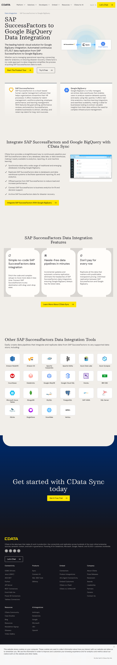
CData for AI (78, 5)
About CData (92, 571)
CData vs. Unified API (67, 589)
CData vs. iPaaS (66, 585)
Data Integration (11, 13)
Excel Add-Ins (10, 592)
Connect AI (36, 574)
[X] (10, 550)
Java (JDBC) (9, 574)
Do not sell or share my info (103, 658)
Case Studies (10, 616)
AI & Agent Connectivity (69, 578)
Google (34, 619)
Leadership (91, 585)
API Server (8, 585)
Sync (34, 571)
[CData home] (8, 4)
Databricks (36, 616)
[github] (14, 550)
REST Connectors (11, 589)
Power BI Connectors (12, 596)
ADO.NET (8, 578)
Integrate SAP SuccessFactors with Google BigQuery (29, 203)
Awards (90, 581)
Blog (6, 619)
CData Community (12, 612)
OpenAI (35, 630)
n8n (33, 627)
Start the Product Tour (16, 70)
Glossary (8, 630)
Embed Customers (67, 581)
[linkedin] (6, 550)
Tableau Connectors (12, 599)
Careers (90, 592)
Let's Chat (104, 5)
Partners (90, 589)
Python (7, 581)
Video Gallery (10, 634)
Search (92, 5)
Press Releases (92, 574)
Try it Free (43, 70)
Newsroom (91, 578)
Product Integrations (67, 574)
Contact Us (91, 596)
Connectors (64, 571)
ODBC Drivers (10, 571)
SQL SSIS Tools (37, 578)
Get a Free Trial (56, 498)
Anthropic (36, 612)
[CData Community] (18, 550)
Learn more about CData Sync (56, 304)
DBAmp (35, 581)
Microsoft (35, 623)
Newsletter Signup (12, 627)
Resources (8, 623)
